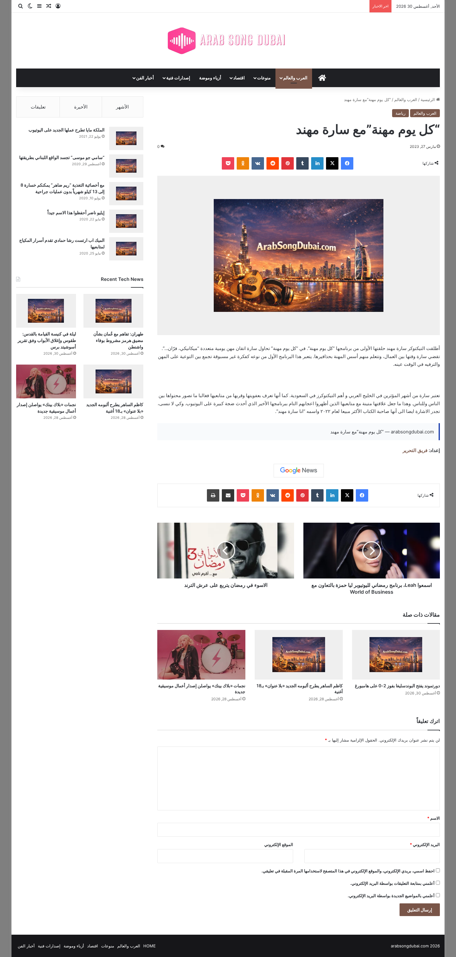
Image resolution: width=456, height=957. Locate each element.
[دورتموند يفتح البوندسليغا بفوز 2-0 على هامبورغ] (396, 655)
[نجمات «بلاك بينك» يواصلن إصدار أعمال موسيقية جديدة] (201, 655)
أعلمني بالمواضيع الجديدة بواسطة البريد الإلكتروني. (391, 895)
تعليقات (38, 107)
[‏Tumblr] (302, 163)
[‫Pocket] (228, 163)
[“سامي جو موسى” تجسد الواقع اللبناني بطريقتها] (126, 166)
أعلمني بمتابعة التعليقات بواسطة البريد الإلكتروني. (392, 883)
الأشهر (122, 107)
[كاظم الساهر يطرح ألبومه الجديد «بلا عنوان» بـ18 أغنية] (299, 655)
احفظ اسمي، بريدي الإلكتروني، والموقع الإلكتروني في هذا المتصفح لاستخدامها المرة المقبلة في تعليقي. (348, 870)
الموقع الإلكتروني (278, 844)
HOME (149, 945)
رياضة (400, 113)
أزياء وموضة (210, 77)
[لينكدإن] (317, 163)
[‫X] (332, 163)
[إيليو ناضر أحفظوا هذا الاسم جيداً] (126, 221)
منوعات (264, 77)
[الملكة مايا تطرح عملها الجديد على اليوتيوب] (126, 138)
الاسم (433, 818)
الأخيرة (80, 107)
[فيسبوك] (347, 163)
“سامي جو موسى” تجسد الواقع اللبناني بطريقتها (62, 157)
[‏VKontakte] (258, 163)
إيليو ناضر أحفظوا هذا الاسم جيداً (76, 212)
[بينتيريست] (287, 163)
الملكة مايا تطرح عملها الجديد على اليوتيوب (67, 129)
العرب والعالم (295, 77)
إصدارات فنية (178, 77)
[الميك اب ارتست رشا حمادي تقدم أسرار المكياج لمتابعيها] (126, 248)
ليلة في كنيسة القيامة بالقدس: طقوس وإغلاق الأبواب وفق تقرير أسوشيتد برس (47, 340)
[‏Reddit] (272, 163)
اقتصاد (239, 77)
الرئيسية (428, 99)
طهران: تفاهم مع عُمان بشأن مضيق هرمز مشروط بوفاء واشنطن (118, 340)
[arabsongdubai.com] (228, 40)
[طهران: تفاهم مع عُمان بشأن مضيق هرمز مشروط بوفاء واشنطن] (113, 311)
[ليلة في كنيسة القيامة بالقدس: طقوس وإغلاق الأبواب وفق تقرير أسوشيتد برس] (46, 311)
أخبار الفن (145, 77)
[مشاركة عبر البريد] (228, 495)
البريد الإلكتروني (425, 844)
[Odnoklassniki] (243, 163)
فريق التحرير (415, 450)
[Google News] (299, 470)
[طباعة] (213, 495)
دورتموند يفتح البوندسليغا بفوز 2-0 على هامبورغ (397, 685)
